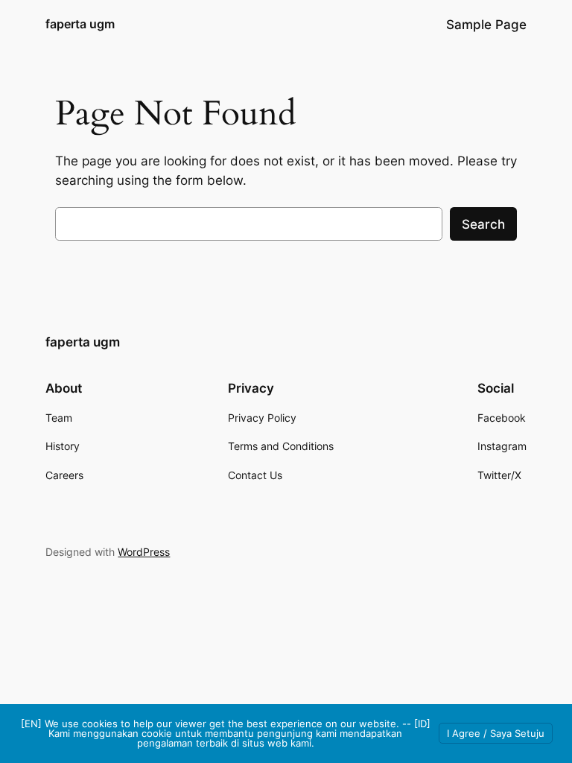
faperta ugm (80, 23)
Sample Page (486, 24)
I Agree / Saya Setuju (495, 733)
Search (483, 224)
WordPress (144, 551)
